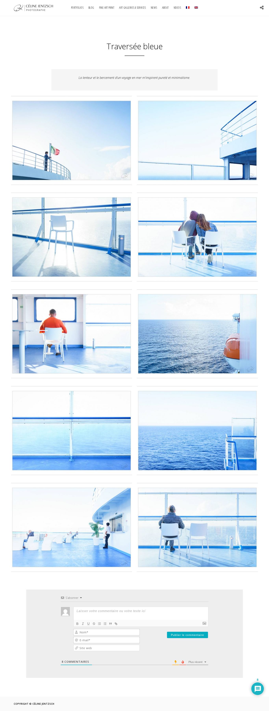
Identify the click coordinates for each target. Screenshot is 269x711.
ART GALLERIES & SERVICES (132, 7)
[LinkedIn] (236, 704)
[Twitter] (229, 704)
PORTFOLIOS (77, 7)
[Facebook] (221, 704)
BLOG (91, 7)
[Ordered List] (99, 623)
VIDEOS (177, 7)
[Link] (116, 623)
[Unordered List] (105, 623)
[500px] (251, 704)
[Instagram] (244, 704)
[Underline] (88, 623)
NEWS (154, 7)
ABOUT (165, 7)
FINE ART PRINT (106, 7)
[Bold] (77, 623)
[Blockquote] (110, 623)
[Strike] (94, 623)
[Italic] (83, 623)
